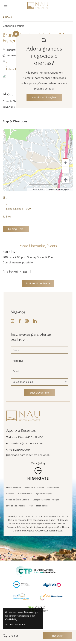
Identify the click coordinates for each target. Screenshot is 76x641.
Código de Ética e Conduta (17, 499)
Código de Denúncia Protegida (46, 499)
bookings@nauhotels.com (26, 443)
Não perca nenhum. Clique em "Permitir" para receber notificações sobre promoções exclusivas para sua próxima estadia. (44, 81)
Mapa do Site (42, 505)
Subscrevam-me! (39, 393)
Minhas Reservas (13, 487)
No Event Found (17, 271)
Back (8, 17)
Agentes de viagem (44, 493)
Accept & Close (15, 624)
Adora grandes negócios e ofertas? (44, 55)
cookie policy (11, 619)
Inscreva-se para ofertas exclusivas (31, 337)
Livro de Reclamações (15, 505)
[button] (31, 203)
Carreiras (10, 493)
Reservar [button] (57, 636)
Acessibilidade (53, 487)
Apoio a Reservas (21, 430)
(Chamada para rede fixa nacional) (27, 455)
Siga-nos (18, 312)
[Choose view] (65, 179)
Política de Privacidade (34, 487)
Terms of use (37, 189)
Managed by (38, 463)
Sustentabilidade (25, 493)
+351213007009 (19, 450)
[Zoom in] (65, 162)
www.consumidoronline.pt (48, 530)
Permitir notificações (44, 97)
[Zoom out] (65, 170)
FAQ (31, 505)
